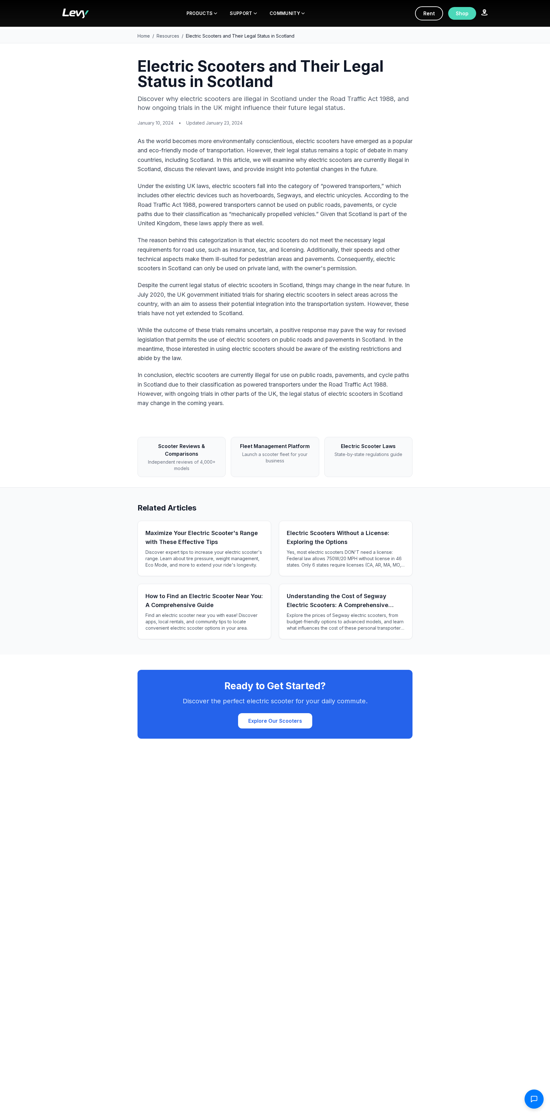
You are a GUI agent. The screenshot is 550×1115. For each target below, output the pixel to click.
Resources (168, 36)
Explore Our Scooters (275, 721)
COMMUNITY (285, 13)
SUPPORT (241, 13)
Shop (462, 13)
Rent (429, 13)
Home (144, 36)
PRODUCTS (200, 13)
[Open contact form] (534, 1099)
